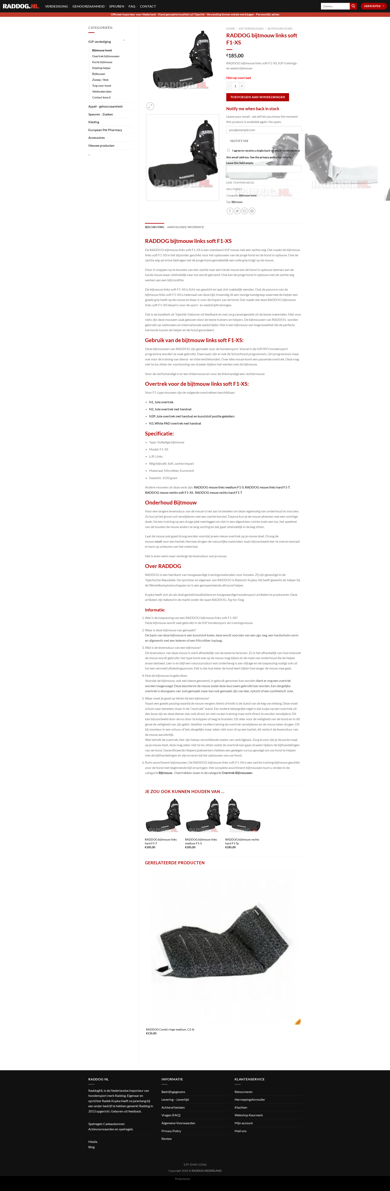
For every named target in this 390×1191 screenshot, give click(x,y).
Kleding (93, 122)
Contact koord (101, 97)
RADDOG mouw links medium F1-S (219, 487)
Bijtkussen (98, 73)
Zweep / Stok (100, 79)
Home (230, 28)
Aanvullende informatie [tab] (185, 227)
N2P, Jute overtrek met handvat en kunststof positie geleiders (192, 416)
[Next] (160, 104)
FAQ (132, 6)
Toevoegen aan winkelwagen (257, 97)
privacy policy (268, 157)
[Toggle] (124, 40)
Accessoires (96, 137)
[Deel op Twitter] (237, 211)
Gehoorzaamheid (89, 6)
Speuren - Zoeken (100, 114)
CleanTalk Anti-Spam (203, 1178)
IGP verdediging (99, 41)
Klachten (241, 1107)
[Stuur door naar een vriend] (244, 211)
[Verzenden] (353, 6)
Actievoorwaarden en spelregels (110, 1129)
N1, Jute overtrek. (161, 402)
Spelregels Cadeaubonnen (106, 1124)
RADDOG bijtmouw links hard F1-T (161, 841)
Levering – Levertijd (175, 1099)
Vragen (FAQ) (171, 1115)
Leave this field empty (239, 163)
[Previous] (147, 205)
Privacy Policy (171, 1131)
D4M (194, 1164)
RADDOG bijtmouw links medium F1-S (201, 841)
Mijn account (244, 1123)
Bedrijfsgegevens (173, 1092)
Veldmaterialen (102, 91)
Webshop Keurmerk (249, 1115)
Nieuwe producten (101, 145)
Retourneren (243, 1092)
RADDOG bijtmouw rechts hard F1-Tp (242, 841)
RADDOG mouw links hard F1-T (267, 487)
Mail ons (241, 1131)
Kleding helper (101, 68)
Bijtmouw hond (102, 50)
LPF (186, 1164)
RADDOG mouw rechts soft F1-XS (169, 492)
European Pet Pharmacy (105, 130)
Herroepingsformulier (250, 1099)
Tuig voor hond (101, 85)
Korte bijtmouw (102, 62)
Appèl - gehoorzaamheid (105, 106)
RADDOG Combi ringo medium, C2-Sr (170, 1029)
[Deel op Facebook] (230, 211)
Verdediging (56, 6)
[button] (150, 106)
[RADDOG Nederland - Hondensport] (21, 6)
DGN (202, 1164)
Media (92, 1142)
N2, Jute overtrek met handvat (170, 409)
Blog (91, 1147)
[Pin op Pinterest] (252, 211)
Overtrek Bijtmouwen (237, 773)
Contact (148, 6)
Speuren (116, 6)
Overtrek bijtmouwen (105, 56)
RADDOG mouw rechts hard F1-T (218, 492)
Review (166, 1138)
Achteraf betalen (173, 1107)
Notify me (239, 141)
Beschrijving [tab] (154, 227)
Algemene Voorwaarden (178, 1123)
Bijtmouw (237, 202)
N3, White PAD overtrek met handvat (175, 423)
